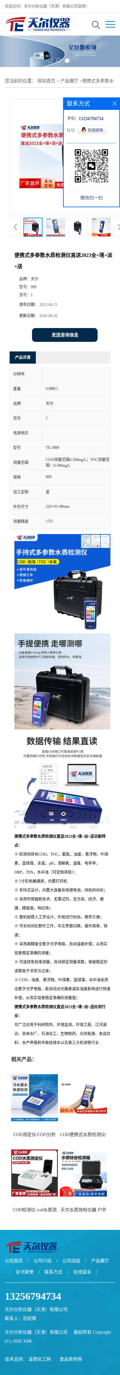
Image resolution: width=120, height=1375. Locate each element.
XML (28, 1341)
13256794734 (33, 1296)
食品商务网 (71, 1359)
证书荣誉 (25, 1272)
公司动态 (71, 1260)
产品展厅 (69, 80)
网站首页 (46, 80)
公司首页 (14, 1260)
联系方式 (53, 1272)
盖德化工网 (39, 1359)
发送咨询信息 (65, 335)
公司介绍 (43, 1260)
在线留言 (82, 1272)
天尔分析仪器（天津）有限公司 (36, 1332)
